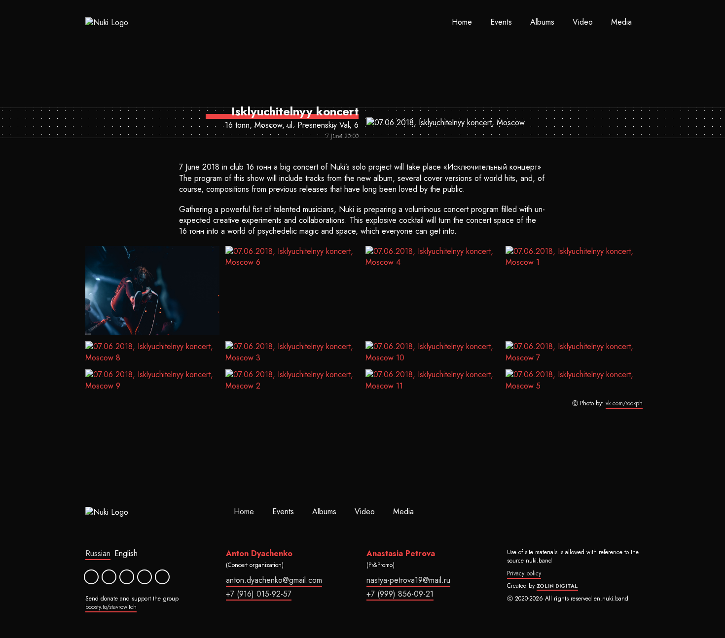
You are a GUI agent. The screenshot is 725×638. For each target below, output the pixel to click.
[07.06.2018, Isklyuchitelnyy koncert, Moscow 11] (432, 380)
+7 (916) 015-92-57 (258, 594)
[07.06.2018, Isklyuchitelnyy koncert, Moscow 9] (152, 380)
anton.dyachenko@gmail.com (274, 580)
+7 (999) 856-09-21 (400, 594)
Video (583, 22)
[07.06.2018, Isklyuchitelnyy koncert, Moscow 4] (432, 291)
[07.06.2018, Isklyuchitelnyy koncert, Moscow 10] (432, 352)
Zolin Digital (557, 586)
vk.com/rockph (624, 403)
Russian (97, 553)
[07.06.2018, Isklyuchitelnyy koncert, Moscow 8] (152, 352)
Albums (542, 22)
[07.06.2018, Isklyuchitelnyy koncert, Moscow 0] (152, 291)
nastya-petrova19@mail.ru (408, 580)
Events (501, 22)
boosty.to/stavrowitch (111, 607)
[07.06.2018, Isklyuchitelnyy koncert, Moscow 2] (292, 380)
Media (621, 22)
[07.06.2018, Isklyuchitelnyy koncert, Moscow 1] (573, 291)
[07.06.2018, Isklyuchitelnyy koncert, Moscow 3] (292, 352)
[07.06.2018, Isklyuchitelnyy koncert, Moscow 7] (573, 352)
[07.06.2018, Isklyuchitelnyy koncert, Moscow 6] (292, 291)
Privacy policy (524, 573)
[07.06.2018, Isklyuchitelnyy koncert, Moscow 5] (573, 380)
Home (462, 22)
